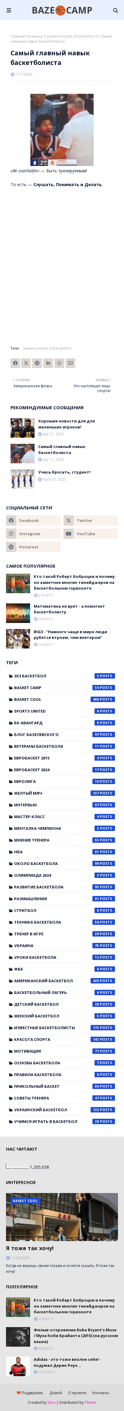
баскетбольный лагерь (56, 992)
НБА (56, 851)
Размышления (56, 898)
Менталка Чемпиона (56, 828)
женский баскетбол (56, 1016)
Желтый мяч (56, 793)
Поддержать (31, 1392)
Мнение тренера (56, 840)
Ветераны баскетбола (56, 746)
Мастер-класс (56, 816)
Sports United (56, 711)
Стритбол (56, 910)
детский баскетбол (56, 1004)
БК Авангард (56, 722)
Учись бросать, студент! (64, 472)
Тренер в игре (56, 934)
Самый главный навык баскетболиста (61, 449)
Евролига (56, 781)
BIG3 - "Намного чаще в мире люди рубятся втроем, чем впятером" (70, 634)
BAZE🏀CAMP (62, 10)
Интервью (56, 805)
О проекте (77, 1392)
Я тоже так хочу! (30, 1248)
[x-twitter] (91, 520)
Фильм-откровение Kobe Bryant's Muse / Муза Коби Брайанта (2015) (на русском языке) (76, 1335)
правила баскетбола (56, 1074)
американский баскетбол (56, 980)
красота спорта (56, 1039)
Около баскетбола (56, 863)
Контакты (100, 1392)
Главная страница (27, 36)
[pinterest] (33, 547)
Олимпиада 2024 (56, 875)
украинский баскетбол (56, 1109)
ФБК (56, 969)
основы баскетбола (56, 1063)
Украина (56, 945)
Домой (55, 1392)
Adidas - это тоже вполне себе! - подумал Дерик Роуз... (67, 1362)
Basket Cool (56, 699)
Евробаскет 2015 (56, 758)
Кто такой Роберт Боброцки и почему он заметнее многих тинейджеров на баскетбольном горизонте (74, 582)
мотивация (56, 1051)
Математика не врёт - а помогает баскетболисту (69, 609)
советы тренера (56, 1098)
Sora (51, 1402)
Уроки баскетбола (56, 957)
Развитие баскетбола (56, 887)
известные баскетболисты (56, 1027)
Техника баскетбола (56, 922)
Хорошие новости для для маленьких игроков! (66, 424)
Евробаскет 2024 (56, 769)
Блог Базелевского (56, 734)
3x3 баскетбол (56, 676)
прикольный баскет (56, 1086)
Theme (90, 1402)
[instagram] (33, 534)
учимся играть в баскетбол (71, 36)
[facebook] (33, 520)
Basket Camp (56, 687)
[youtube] (91, 534)
